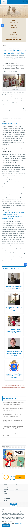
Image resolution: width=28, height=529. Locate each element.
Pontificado (15, 43)
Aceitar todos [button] (6, 525)
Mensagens (13, 34)
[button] (2, 25)
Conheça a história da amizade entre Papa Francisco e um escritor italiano (13, 421)
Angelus (13, 25)
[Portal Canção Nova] (4, 2)
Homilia (13, 32)
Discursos (14, 37)
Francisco (21, 43)
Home (13, 20)
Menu (23, 2)
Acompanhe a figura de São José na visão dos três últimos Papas (12, 415)
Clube (5, 493)
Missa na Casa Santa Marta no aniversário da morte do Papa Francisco (11, 433)
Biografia (14, 27)
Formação (6, 487)
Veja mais (14, 440)
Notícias (4, 43)
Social (5, 500)
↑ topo (14, 483)
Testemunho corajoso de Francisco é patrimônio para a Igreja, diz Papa (13, 427)
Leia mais (9, 521)
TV (16, 484)
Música (5, 491)
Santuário (6, 496)
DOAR (13, 505)
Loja (17, 489)
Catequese (13, 30)
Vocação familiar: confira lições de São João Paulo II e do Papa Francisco (13, 403)
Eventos (6, 484)
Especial (9, 43)
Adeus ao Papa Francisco (13, 39)
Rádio (17, 487)
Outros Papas (13, 23)
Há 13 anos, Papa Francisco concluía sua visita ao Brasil (13, 409)
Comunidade (7, 498)
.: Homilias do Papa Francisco (9, 123)
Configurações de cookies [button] (8, 523)
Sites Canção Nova (26, 2)
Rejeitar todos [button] (18, 523)
